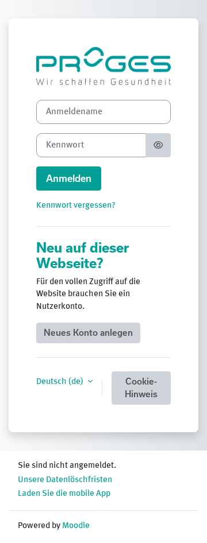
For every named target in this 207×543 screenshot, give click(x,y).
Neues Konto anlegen (88, 333)
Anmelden (68, 178)
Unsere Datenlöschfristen (65, 480)
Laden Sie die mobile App (64, 494)
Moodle (76, 526)
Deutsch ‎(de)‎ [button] (60, 382)
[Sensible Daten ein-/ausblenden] (158, 145)
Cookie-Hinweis (141, 388)
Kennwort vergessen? (76, 205)
